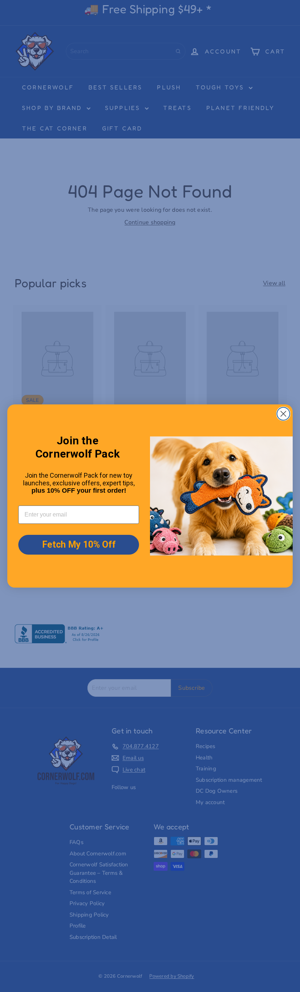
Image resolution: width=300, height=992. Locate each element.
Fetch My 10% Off (79, 544)
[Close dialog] (283, 413)
